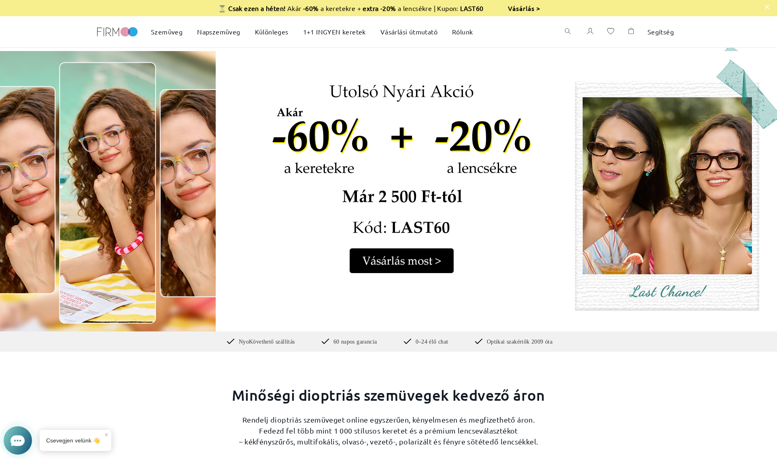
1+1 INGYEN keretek (334, 32)
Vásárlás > (524, 8)
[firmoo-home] (117, 30)
